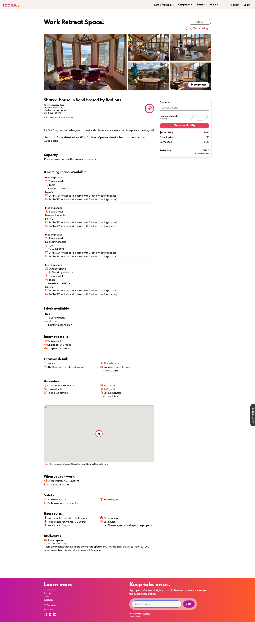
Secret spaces (50, 590)
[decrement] (192, 117)
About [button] (212, 5)
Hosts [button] (200, 5)
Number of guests (169, 117)
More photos (198, 84)
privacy (146, 614)
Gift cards (48, 593)
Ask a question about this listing (58, 117)
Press (46, 596)
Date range (165, 102)
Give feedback (252, 415)
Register (234, 5)
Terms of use (134, 616)
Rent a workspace (164, 5)
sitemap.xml (49, 609)
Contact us (51, 605)
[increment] (207, 117)
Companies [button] (184, 5)
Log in (247, 5)
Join (188, 604)
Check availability (184, 125)
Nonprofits (48, 600)
